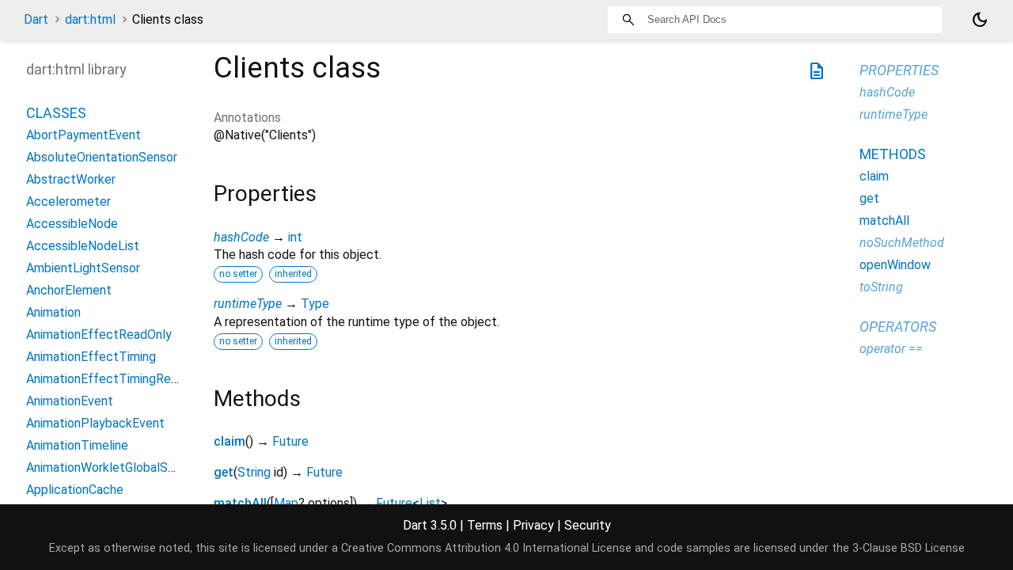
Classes (56, 112)
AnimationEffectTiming (91, 356)
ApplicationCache (74, 489)
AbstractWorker (71, 179)
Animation (53, 312)
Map (286, 503)
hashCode (241, 237)
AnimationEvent (69, 400)
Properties (899, 70)
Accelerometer (68, 201)
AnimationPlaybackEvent (95, 423)
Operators (897, 326)
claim (229, 441)
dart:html (90, 19)
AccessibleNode (72, 223)
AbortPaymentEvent (83, 134)
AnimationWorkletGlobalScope (111, 467)
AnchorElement (69, 290)
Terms (485, 525)
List (430, 503)
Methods (892, 154)
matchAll (240, 503)
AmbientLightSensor (83, 268)
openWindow (895, 264)
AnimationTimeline (77, 445)
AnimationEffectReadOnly (99, 334)
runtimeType (248, 303)
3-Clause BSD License (908, 548)
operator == (891, 348)
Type (315, 303)
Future (290, 441)
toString (881, 286)
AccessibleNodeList (82, 245)
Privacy (533, 525)
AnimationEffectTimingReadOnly (117, 378)
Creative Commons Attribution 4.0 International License (486, 548)
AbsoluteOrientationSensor (101, 157)
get (223, 472)
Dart (36, 19)
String (254, 472)
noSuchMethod (901, 242)
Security (587, 525)
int (295, 237)
